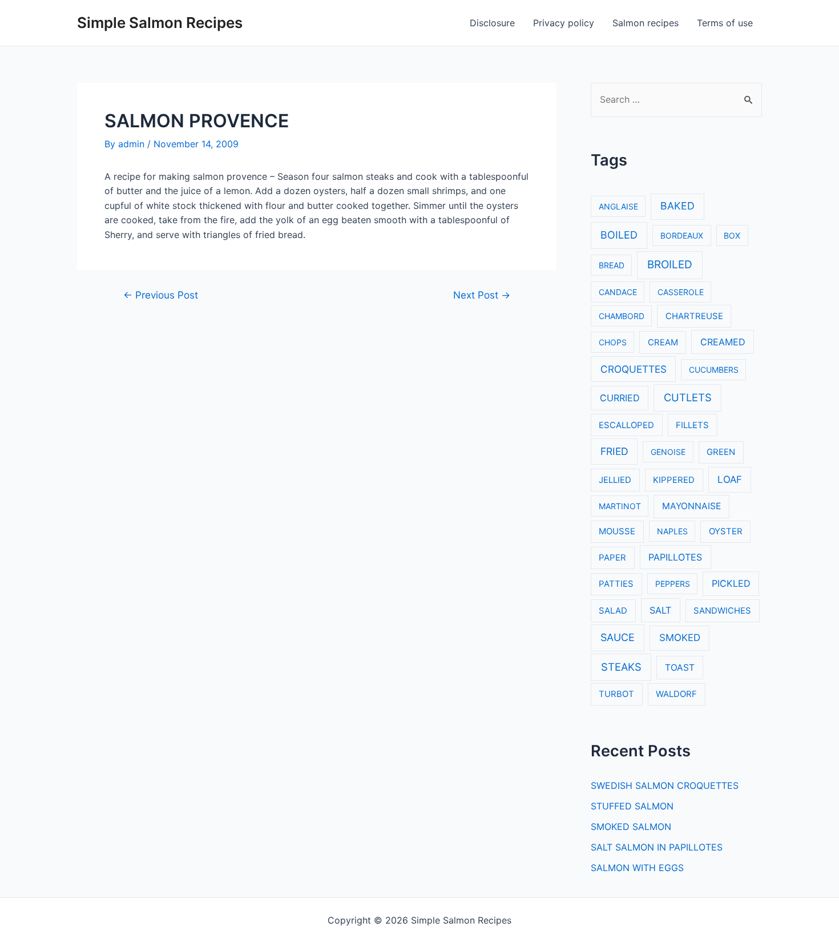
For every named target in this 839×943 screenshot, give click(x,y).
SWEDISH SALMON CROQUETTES (665, 785)
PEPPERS (672, 584)
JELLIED (615, 480)
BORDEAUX (681, 235)
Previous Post (160, 295)
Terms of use (725, 23)
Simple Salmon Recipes (160, 22)
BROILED (669, 264)
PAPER (612, 558)
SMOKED (679, 637)
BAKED (677, 206)
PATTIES (616, 584)
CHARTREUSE (694, 316)
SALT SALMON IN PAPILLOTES (657, 847)
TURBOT (616, 694)
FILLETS (692, 425)
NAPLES (672, 531)
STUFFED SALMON (632, 806)
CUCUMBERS (714, 369)
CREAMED (722, 342)
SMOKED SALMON (631, 826)
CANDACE (618, 292)
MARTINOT (620, 506)
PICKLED (731, 583)
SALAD (613, 611)
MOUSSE (617, 531)
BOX (732, 235)
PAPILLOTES (675, 557)
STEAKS (621, 666)
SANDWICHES (722, 611)
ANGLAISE (618, 206)
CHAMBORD (621, 316)
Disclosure (492, 23)
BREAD (611, 265)
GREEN (721, 452)
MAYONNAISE (691, 506)
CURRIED (620, 398)
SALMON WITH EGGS (637, 867)
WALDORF (676, 694)
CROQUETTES (633, 369)
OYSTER (726, 531)
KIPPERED (674, 480)
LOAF (729, 479)
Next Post (481, 295)
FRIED (614, 451)
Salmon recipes (645, 23)
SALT (660, 610)
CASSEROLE (681, 292)
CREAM (663, 342)
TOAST (680, 667)
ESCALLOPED (626, 425)
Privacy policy (563, 23)
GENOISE (668, 452)
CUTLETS (688, 397)
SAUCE (617, 637)
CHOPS (613, 342)
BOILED (619, 235)
